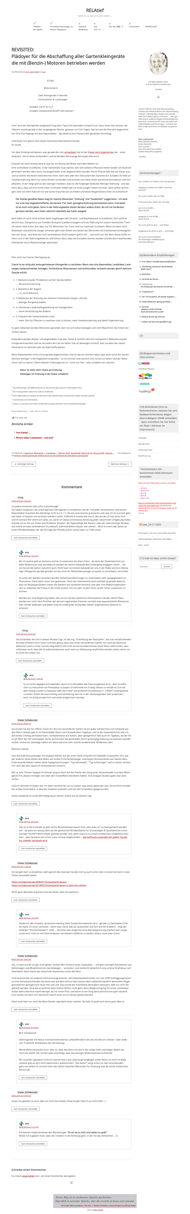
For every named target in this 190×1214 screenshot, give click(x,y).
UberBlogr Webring (146, 369)
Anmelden (142, 438)
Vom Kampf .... (23, 432)
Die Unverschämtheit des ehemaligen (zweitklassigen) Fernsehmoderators (151, 239)
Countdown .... (51, 453)
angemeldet (28, 1176)
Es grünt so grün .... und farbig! (156, 225)
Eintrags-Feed (143, 444)
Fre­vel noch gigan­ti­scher (100, 152)
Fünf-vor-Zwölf (64, 453)
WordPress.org (144, 456)
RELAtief (95, 10)
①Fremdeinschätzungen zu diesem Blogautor (61, 26)
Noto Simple (98, 1210)
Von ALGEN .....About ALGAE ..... (146, 209)
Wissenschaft (98, 453)
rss (139, 513)
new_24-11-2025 (151, 524)
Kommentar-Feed (145, 450)
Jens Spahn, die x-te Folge (154, 196)
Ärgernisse (28, 453)
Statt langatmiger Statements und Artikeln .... (156, 539)
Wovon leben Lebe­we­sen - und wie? (34, 437)
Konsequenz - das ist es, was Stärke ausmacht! (157, 533)
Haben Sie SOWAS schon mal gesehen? (159, 181)
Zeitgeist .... (109, 453)
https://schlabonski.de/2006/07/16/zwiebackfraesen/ (39, 882)
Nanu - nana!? (143, 545)
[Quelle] (158, 89)
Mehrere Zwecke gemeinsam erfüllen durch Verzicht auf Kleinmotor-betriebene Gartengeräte (51, 455)
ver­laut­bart (70, 152)
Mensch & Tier (87, 453)
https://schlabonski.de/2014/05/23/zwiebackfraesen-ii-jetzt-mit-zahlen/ (49, 885)
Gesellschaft (76, 453)
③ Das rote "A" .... (98, 26)
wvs (44, 72)
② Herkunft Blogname (83, 26)
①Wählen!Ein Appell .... (38, 26)
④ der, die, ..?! (116, 26)
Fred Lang (142, 202)
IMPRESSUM (151, 26)
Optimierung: (156, 285)
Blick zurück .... (39, 453)
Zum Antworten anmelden (26, 537)
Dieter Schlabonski (28, 720)
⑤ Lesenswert (134, 25)
